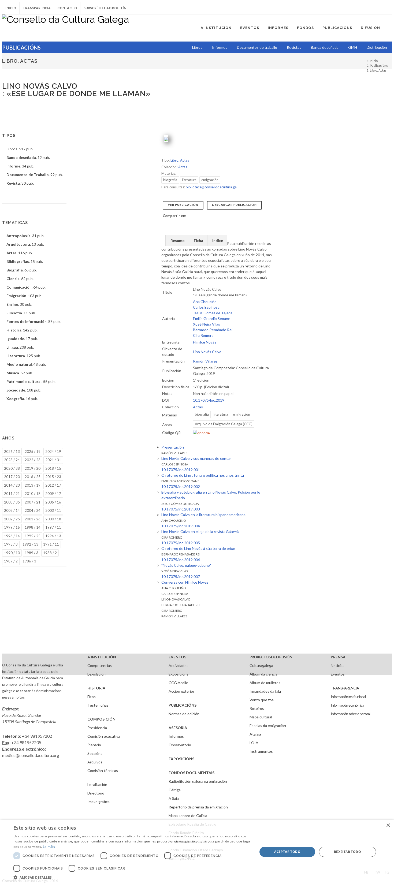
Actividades (178, 665)
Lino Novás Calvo (207, 351)
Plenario (94, 745)
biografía (170, 180)
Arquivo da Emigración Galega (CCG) (223, 424)
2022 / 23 (32, 460)
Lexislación (96, 674)
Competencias (99, 665)
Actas (182, 167)
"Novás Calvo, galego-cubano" (186, 565)
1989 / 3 (31, 553)
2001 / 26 (32, 519)
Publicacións (379, 66)
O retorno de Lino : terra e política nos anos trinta (202, 475)
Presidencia (97, 727)
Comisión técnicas (102, 770)
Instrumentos (261, 751)
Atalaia (255, 734)
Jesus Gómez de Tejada (212, 313)
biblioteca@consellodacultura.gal (211, 187)
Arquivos (94, 762)
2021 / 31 (53, 460)
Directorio (95, 793)
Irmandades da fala (265, 691)
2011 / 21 (12, 493)
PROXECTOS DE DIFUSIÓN (271, 657)
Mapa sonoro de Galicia (188, 815)
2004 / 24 (32, 510)
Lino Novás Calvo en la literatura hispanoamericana (203, 514)
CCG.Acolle (178, 682)
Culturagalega (261, 665)
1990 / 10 (12, 553)
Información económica (347, 705)
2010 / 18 (32, 493)
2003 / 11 (53, 510)
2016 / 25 (32, 477)
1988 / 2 (50, 553)
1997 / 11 (53, 527)
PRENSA (338, 657)
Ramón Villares (205, 361)
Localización (97, 784)
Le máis (49, 846)
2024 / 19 (53, 451)
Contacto (67, 8)
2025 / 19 (32, 451)
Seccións (94, 753)
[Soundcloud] (353, 8)
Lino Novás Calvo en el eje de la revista (200, 531)
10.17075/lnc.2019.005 (180, 542)
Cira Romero (203, 335)
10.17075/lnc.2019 (208, 400)
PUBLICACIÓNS (182, 705)
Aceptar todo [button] (287, 851)
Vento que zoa (262, 699)
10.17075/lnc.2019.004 (180, 526)
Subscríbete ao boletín (105, 8)
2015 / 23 (53, 477)
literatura (189, 180)
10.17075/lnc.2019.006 (180, 559)
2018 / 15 (53, 468)
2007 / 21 (32, 502)
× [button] (388, 825)
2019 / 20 (32, 468)
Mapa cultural (261, 717)
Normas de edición (184, 713)
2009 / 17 (53, 493)
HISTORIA (96, 688)
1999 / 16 (12, 527)
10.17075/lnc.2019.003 (180, 509)
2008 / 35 (12, 502)
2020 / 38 (12, 468)
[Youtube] (364, 8)
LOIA (254, 742)
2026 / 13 (12, 451)
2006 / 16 (53, 502)
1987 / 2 (11, 561)
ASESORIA (178, 727)
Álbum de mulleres (265, 682)
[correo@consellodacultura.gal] (386, 8)
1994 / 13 (53, 536)
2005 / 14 (12, 510)
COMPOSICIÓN (101, 719)
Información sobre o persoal (350, 713)
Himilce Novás (204, 342)
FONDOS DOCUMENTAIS (191, 772)
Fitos (91, 696)
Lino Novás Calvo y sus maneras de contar (196, 458)
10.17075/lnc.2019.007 (180, 576)
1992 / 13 (30, 544)
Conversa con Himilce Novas (185, 582)
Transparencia (37, 8)
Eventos (338, 674)
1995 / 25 (32, 536)
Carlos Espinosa (206, 307)
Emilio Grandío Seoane (211, 318)
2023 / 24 (12, 460)
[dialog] (197, 852)
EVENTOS (177, 657)
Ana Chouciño (205, 301)
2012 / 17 (53, 485)
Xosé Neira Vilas (206, 324)
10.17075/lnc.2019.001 (180, 469)
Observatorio (180, 745)
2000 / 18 (53, 519)
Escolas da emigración (268, 725)
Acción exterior (181, 691)
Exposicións (178, 674)
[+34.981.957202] (375, 8)
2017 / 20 (12, 477)
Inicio (10, 8)
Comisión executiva (103, 736)
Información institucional (348, 696)
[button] (131, 877)
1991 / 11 (51, 544)
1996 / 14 (12, 536)
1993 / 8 (11, 544)
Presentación (172, 447)
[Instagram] (320, 8)
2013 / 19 (32, 485)
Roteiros (257, 708)
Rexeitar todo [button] (347, 851)
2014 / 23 (12, 485)
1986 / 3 (29, 561)
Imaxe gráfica (98, 801)
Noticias (337, 665)
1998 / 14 (32, 527)
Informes (176, 736)
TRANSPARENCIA (345, 688)
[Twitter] (342, 8)
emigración (209, 180)
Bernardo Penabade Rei (212, 329)
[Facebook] (331, 8)
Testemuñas (98, 705)
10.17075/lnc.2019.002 (180, 486)
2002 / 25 (12, 519)
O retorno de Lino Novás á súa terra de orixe (198, 548)
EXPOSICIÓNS (181, 758)
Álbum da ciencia (263, 674)
